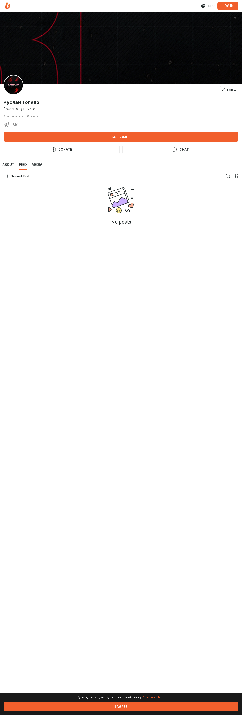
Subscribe (121, 137)
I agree (121, 707)
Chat (184, 149)
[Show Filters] (236, 176)
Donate (65, 149)
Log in (227, 6)
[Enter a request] (228, 176)
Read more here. (154, 697)
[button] (8, 6)
